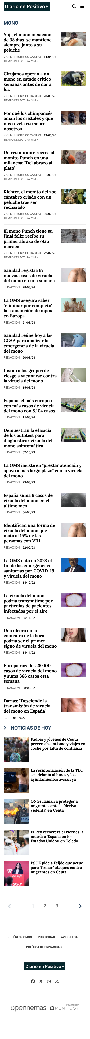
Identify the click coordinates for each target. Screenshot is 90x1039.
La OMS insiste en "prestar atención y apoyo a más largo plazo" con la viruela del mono (43, 470)
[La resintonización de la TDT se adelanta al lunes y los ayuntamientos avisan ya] (16, 780)
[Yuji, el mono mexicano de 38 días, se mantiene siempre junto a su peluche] (73, 38)
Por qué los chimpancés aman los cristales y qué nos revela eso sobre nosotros (28, 121)
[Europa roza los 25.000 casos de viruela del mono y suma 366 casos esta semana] (73, 670)
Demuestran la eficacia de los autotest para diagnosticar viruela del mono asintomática (28, 438)
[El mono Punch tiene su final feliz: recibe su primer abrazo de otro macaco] (73, 235)
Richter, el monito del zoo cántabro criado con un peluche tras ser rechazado (30, 199)
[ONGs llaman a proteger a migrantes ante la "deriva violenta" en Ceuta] (16, 811)
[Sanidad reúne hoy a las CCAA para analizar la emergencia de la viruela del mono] (73, 339)
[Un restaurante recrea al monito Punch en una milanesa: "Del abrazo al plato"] (73, 156)
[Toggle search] (74, 6)
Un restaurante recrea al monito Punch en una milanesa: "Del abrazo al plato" (29, 160)
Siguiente (80, 906)
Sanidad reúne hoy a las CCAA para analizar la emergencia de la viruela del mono (29, 343)
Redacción (12, 287)
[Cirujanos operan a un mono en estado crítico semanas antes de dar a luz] (73, 78)
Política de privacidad (44, 947)
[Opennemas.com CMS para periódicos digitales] (45, 1013)
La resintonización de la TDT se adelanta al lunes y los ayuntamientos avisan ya (57, 775)
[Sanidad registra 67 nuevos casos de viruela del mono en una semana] (73, 274)
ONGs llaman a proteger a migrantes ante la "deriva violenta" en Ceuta (54, 806)
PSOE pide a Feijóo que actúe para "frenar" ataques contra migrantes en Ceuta (57, 868)
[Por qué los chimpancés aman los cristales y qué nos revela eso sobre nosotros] (73, 117)
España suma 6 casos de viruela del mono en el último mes (28, 500)
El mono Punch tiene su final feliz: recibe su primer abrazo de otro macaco (28, 238)
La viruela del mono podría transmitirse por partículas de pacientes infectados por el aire (28, 603)
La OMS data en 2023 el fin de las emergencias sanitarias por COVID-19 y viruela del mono (29, 568)
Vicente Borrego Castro (23, 57)
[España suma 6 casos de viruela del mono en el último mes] (73, 499)
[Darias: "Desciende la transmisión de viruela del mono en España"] (73, 705)
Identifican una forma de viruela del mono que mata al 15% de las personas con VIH (29, 533)
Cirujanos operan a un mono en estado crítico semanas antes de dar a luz (28, 81)
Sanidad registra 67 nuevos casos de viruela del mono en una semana (29, 275)
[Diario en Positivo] (27, 6)
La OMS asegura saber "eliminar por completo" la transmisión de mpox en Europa (28, 308)
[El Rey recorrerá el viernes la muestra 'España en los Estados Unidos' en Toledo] (16, 842)
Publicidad (46, 937)
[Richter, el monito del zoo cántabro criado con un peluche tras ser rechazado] (73, 196)
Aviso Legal (70, 937)
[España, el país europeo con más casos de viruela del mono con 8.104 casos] (73, 404)
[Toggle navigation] (82, 6)
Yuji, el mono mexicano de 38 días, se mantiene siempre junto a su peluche (28, 42)
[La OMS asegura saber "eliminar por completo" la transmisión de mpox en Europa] (73, 304)
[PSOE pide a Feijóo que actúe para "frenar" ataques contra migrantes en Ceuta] (16, 873)
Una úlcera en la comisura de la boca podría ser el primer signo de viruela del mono (30, 638)
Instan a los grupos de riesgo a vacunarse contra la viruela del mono (30, 376)
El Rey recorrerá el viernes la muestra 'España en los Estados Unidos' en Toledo (57, 837)
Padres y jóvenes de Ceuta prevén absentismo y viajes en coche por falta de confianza (58, 744)
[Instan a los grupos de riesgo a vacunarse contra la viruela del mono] (73, 374)
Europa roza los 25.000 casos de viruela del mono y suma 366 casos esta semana (30, 673)
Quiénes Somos (20, 937)
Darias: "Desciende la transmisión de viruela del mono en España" (27, 706)
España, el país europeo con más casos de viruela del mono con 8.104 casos (29, 406)
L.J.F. (7, 718)
